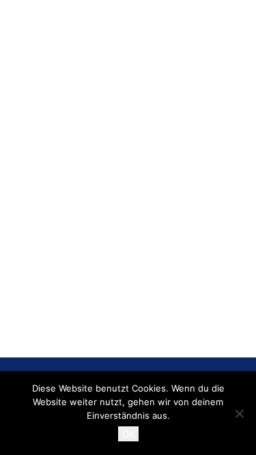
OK (128, 433)
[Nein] (239, 413)
